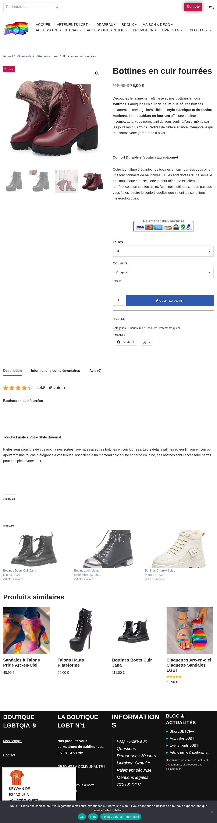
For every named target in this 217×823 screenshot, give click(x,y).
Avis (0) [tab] (95, 370)
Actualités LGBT (182, 738)
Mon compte (12, 741)
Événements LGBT (184, 745)
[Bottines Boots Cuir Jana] (36, 549)
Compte (193, 6)
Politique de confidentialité (120, 816)
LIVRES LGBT (173, 30)
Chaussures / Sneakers (142, 328)
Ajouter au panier (170, 300)
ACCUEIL (43, 25)
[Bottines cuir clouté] (107, 549)
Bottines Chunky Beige (160, 570)
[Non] (212, 812)
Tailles (118, 242)
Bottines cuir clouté (87, 570)
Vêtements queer (47, 56)
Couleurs (120, 263)
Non (93, 816)
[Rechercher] (57, 7)
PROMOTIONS (144, 30)
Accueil (8, 56)
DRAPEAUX (106, 25)
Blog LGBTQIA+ (182, 731)
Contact (9, 755)
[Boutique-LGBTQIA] (16, 28)
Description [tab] (12, 370)
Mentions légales (132, 777)
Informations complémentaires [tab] (55, 370)
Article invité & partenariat (189, 752)
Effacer (117, 280)
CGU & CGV (128, 784)
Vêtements (24, 56)
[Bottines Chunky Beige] (178, 549)
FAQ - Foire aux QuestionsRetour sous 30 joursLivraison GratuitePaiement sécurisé (136, 755)
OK (82, 816)
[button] (89, 24)
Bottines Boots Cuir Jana (19, 570)
